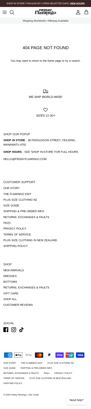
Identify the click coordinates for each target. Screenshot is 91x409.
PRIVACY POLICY (14, 228)
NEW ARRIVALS (13, 270)
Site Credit (34, 395)
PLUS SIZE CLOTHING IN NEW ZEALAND (30, 240)
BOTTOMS (10, 281)
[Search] (14, 12)
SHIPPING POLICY (15, 246)
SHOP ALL (10, 299)
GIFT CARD (10, 293)
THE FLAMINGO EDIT (17, 194)
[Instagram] (13, 329)
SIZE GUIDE (11, 205)
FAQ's (7, 222)
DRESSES (10, 276)
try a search (72, 60)
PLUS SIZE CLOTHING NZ (20, 199)
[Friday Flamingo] (45, 12)
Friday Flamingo (19, 395)
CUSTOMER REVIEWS (18, 304)
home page (54, 60)
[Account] (77, 12)
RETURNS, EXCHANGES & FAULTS (26, 217)
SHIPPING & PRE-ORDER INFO (23, 211)
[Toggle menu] (4, 12)
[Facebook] (5, 329)
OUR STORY (11, 188)
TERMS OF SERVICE (17, 234)
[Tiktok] (21, 329)
